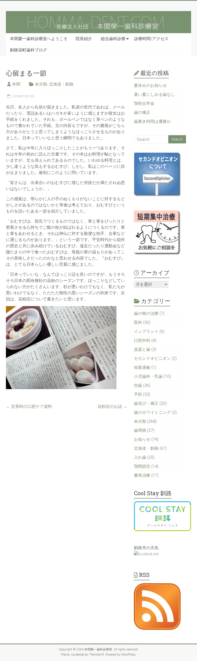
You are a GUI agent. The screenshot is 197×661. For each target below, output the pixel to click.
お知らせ (142, 439)
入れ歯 (140, 457)
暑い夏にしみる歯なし (154, 94)
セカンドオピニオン (152, 358)
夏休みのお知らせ (150, 85)
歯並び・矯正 (146, 403)
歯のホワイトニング (152, 412)
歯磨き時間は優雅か (152, 121)
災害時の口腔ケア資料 (29, 406)
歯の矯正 (142, 112)
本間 (16, 84)
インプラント (146, 331)
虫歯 (138, 385)
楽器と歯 (142, 349)
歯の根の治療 (146, 313)
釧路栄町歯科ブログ (28, 50)
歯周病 (140, 430)
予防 (138, 394)
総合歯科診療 (113, 38)
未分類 (41, 84)
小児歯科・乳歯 (148, 376)
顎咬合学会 (144, 103)
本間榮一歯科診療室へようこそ (38, 38)
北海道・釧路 (61, 84)
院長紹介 (84, 38)
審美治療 (142, 475)
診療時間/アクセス (151, 38)
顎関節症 (142, 466)
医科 (138, 322)
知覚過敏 (142, 367)
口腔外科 (142, 340)
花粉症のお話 (112, 406)
